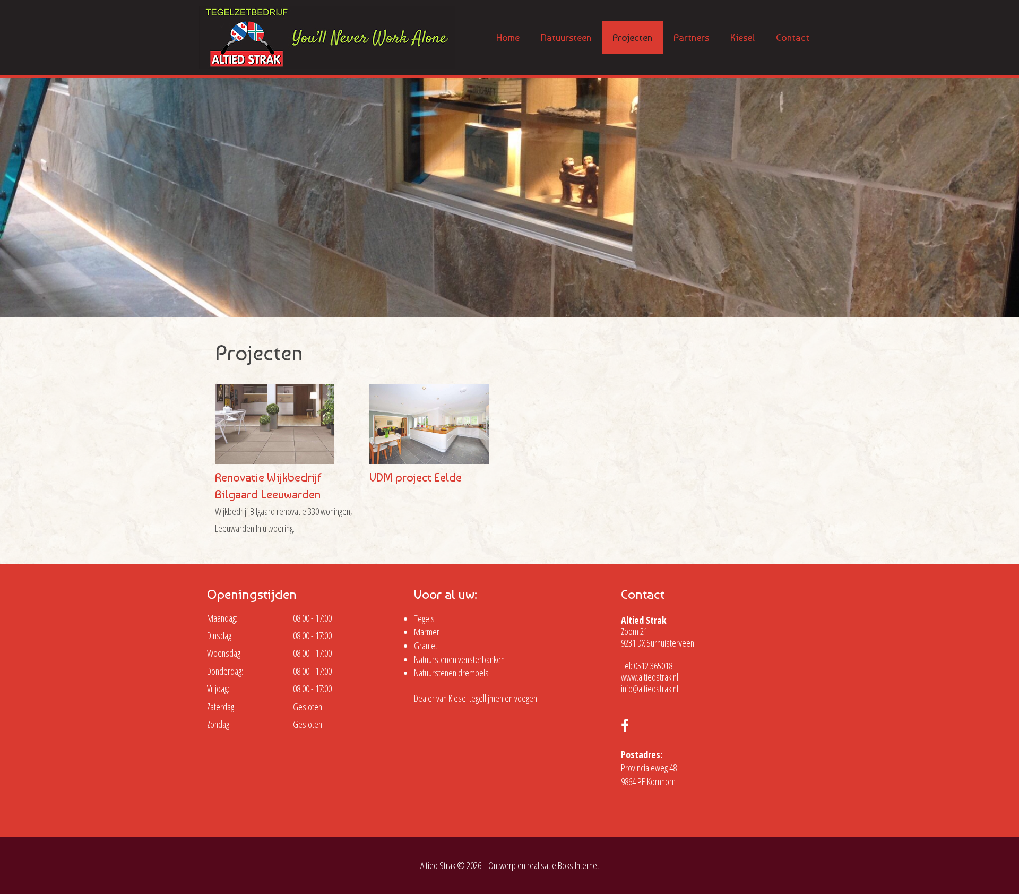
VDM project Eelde (415, 477)
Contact (792, 37)
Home (508, 37)
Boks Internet (578, 865)
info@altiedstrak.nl (649, 688)
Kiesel (742, 37)
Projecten (632, 37)
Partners (691, 37)
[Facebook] (625, 726)
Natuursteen (566, 37)
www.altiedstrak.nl (649, 676)
